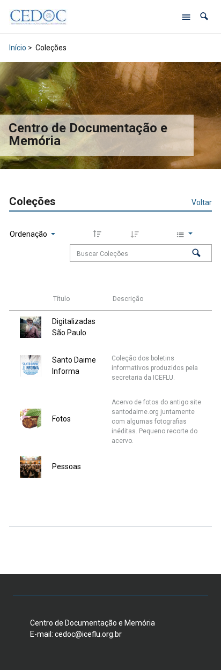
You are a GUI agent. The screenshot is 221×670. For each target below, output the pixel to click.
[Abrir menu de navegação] (186, 16)
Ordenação (29, 234)
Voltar (201, 202)
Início (17, 47)
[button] (204, 16)
